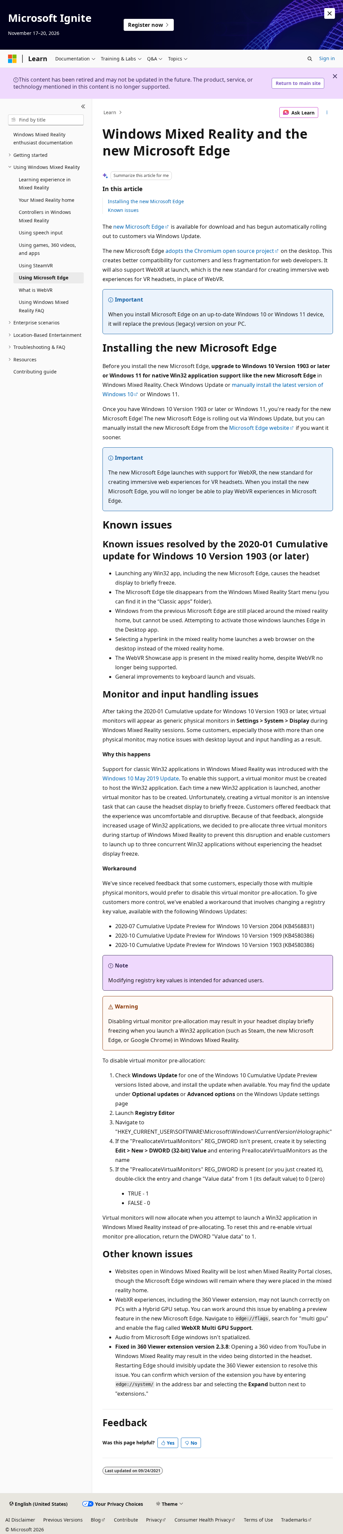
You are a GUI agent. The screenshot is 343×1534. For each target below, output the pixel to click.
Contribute (126, 1520)
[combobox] (46, 120)
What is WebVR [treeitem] (36, 290)
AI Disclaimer (20, 1520)
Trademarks (294, 1520)
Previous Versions (63, 1520)
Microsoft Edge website (259, 428)
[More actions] (327, 112)
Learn (110, 112)
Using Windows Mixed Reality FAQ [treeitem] (44, 306)
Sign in (327, 58)
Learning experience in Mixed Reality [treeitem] (45, 183)
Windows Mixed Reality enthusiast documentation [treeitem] (43, 138)
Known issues (123, 210)
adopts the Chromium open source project (219, 251)
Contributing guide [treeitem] (35, 371)
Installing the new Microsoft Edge (146, 201)
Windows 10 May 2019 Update (140, 778)
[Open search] (310, 59)
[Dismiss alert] (329, 13)
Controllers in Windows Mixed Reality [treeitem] (45, 216)
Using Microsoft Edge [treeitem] (43, 277)
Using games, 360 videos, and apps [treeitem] (47, 249)
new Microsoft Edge (138, 226)
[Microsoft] (12, 58)
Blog (96, 1520)
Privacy (154, 1520)
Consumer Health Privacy (203, 1520)
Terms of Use (258, 1520)
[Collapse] (83, 106)
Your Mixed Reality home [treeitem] (46, 200)
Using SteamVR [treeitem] (36, 265)
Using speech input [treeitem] (41, 232)
